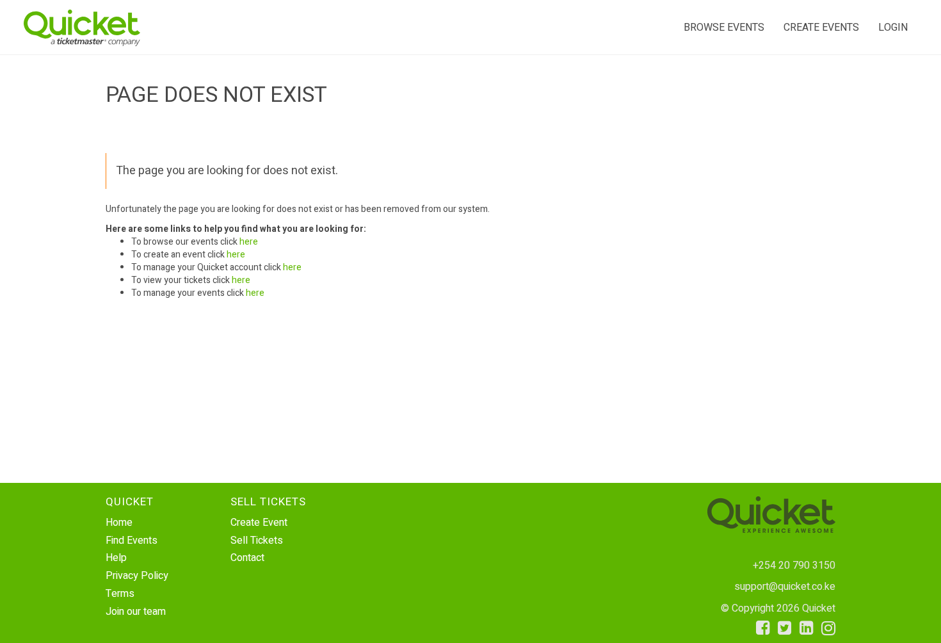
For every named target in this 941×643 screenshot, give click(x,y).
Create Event (258, 522)
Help (116, 558)
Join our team (136, 611)
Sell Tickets (256, 540)
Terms (120, 593)
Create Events (821, 27)
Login (893, 27)
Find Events (131, 540)
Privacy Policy (137, 575)
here (248, 241)
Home (119, 522)
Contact (247, 558)
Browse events (724, 27)
